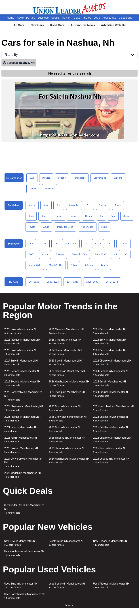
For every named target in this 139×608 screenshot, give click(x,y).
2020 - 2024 (53, 282)
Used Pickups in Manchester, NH (111, 585)
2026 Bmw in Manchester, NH (110, 331)
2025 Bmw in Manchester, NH (110, 341)
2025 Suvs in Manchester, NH (20, 352)
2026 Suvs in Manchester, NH (20, 331)
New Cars (37, 25)
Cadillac (103, 205)
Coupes (33, 188)
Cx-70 (31, 254)
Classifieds (125, 17)
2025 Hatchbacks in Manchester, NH (113, 408)
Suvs (32, 178)
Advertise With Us (113, 25)
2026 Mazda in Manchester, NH (66, 331)
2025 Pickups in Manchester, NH (22, 418)
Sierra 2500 (100, 254)
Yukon (74, 265)
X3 (55, 243)
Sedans (62, 178)
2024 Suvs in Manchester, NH (65, 352)
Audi (43, 216)
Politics (30, 17)
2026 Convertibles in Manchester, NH (23, 396)
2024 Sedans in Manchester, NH (111, 373)
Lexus (104, 227)
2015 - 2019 (72, 282)
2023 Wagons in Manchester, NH (22, 474)
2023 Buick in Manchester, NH (21, 450)
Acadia (104, 265)
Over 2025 (34, 282)
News (20, 17)
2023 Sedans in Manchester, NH (67, 373)
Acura (46, 227)
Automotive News (83, 25)
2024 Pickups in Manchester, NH (111, 394)
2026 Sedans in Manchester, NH (22, 373)
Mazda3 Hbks (56, 265)
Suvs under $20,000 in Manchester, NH (24, 509)
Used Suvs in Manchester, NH (20, 585)
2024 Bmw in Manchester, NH (21, 362)
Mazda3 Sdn (35, 265)
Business (43, 17)
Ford (89, 205)
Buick (118, 205)
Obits (77, 17)
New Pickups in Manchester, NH (66, 543)
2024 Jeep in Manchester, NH (20, 429)
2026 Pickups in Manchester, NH (22, 341)
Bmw (46, 205)
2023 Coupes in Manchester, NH (111, 460)
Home (10, 17)
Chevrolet (74, 205)
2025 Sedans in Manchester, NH (22, 383)
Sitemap (69, 605)
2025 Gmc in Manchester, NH (65, 408)
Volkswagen (87, 227)
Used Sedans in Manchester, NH (67, 585)
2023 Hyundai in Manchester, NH (67, 450)
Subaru (126, 216)
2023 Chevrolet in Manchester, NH (23, 408)
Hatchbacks (80, 178)
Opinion (67, 17)
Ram (113, 216)
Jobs (97, 17)
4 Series (89, 265)
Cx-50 (44, 243)
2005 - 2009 (92, 282)
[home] (69, 7)
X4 (115, 254)
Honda (88, 216)
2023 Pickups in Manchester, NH (67, 394)
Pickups (46, 178)
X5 (86, 243)
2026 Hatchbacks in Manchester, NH (69, 383)
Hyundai (58, 216)
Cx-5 (31, 243)
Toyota (32, 227)
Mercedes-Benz (65, 227)
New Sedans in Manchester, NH (111, 543)
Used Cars (57, 25)
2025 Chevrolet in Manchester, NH (68, 418)
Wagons (118, 178)
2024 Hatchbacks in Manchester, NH (69, 460)
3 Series (123, 243)
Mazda (32, 205)
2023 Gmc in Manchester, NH (65, 429)
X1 (110, 243)
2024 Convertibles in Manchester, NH (23, 462)
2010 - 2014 (112, 282)
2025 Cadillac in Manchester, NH (111, 429)
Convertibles (100, 178)
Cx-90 (45, 254)
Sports (55, 17)
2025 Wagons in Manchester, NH (67, 439)
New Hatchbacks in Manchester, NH (24, 553)
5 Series (60, 254)
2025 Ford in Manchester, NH (20, 439)
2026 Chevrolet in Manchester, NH (112, 362)
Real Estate (109, 17)
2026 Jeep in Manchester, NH (109, 450)
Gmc (58, 205)
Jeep (31, 216)
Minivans (49, 188)
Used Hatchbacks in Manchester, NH (24, 596)
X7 (126, 254)
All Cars (19, 25)
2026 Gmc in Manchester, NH (65, 341)
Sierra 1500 (71, 243)
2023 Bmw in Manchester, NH (110, 352)
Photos (87, 17)
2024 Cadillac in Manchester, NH (111, 418)
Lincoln (73, 216)
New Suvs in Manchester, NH (20, 543)
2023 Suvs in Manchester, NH (65, 362)
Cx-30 (98, 243)
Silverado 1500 (79, 254)
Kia (101, 216)
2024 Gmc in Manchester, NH (109, 383)
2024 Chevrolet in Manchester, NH (112, 439)
